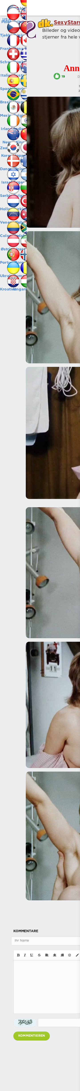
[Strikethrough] (39, 955)
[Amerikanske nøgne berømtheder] (6, 6)
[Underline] (32, 955)
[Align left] (47, 955)
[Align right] (62, 955)
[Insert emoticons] (70, 955)
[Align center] (54, 955)
